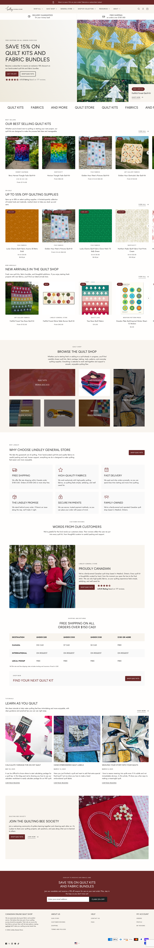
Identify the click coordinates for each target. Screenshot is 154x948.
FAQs (92, 922)
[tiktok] (18, 943)
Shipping (54, 925)
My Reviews (141, 925)
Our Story (55, 918)
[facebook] (6, 943)
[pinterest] (15, 943)
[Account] (143, 9)
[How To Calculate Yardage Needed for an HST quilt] (28, 739)
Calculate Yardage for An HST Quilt (23, 765)
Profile (139, 922)
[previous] (5, 138)
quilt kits (7, 926)
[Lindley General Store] (13, 8)
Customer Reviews (58, 922)
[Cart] (147, 9)
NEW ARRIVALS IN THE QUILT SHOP (31, 269)
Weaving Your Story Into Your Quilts (120, 765)
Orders (139, 918)
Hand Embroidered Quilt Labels (69, 765)
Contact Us (95, 918)
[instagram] (12, 943)
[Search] (139, 9)
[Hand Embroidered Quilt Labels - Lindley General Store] (77, 739)
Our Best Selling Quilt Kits (28, 124)
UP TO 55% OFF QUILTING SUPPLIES (31, 194)
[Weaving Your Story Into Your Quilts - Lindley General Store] (125, 739)
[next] (148, 153)
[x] (9, 944)
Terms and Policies (58, 929)
